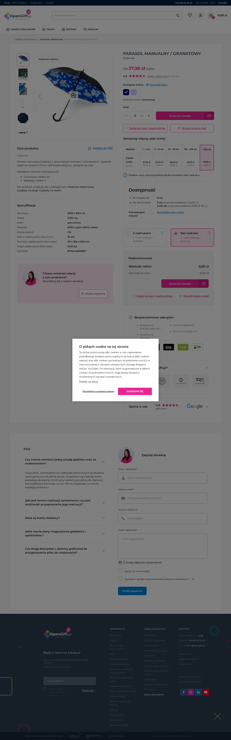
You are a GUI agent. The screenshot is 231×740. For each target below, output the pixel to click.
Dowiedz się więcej (88, 381)
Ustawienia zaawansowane (98, 391)
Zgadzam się (134, 391)
